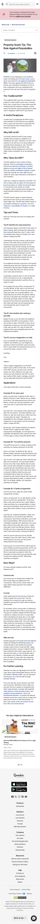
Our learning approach (20, 841)
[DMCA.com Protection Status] (20, 897)
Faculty (20, 823)
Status (20, 882)
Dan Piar (12, 53)
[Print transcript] (35, 53)
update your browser (23, 16)
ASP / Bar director (20, 826)
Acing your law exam (20, 864)
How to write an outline (20, 861)
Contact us (20, 873)
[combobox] (20, 4)
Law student (20, 818)
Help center (20, 879)
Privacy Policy (26, 889)
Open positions (20, 844)
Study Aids (20, 806)
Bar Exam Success (18, 24)
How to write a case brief (20, 859)
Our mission (20, 835)
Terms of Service (15, 889)
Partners (20, 847)
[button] (34, 918)
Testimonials (20, 850)
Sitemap (29, 893)
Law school (20, 815)
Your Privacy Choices (15, 893)
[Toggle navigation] (37, 4)
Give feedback (20, 876)
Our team (20, 838)
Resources (5, 24)
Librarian (20, 821)
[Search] (7, 4)
